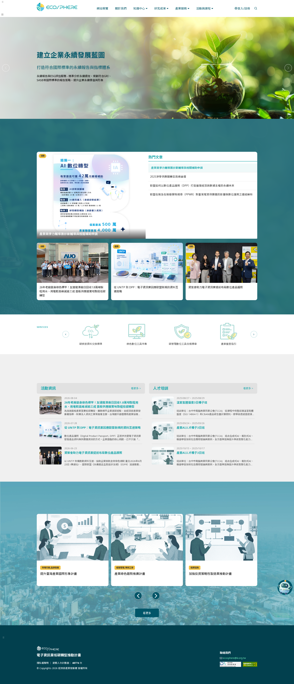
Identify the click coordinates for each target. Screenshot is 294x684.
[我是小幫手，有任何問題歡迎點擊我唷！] (285, 587)
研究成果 (160, 8)
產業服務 (181, 8)
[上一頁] (65, 334)
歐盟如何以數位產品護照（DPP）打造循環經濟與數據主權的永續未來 (192, 185)
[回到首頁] (57, 7)
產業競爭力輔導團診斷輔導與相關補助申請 (177, 168)
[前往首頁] (86, 648)
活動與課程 (203, 8)
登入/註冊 (244, 8)
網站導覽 (102, 8)
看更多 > (136, 388)
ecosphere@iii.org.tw (234, 658)
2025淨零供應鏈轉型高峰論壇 (168, 176)
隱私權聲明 (43, 662)
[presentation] (138, 595)
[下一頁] (253, 334)
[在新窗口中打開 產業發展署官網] (230, 664)
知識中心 (139, 8)
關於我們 (121, 8)
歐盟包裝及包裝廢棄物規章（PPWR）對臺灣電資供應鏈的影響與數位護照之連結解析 (201, 194)
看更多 (147, 613)
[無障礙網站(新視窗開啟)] (250, 664)
